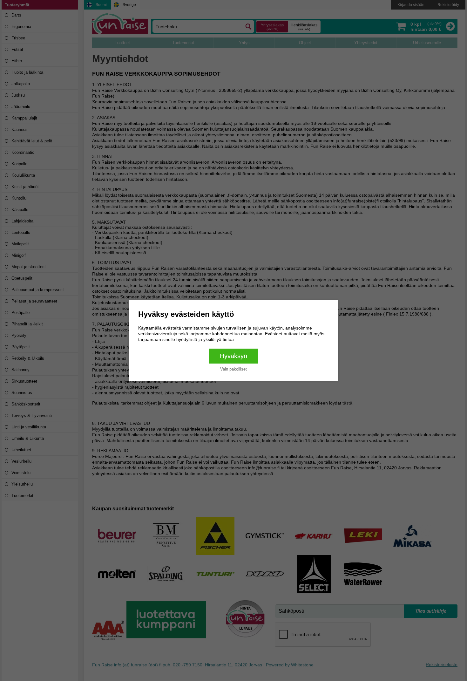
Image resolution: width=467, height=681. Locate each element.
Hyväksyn (233, 355)
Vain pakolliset (233, 369)
